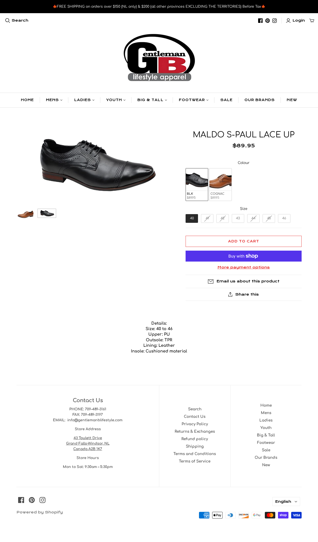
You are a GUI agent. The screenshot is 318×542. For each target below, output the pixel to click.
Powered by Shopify (39, 512)
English (283, 501)
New (292, 100)
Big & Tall (150, 100)
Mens (52, 100)
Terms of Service (194, 461)
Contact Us (194, 417)
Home (27, 100)
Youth (114, 100)
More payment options (243, 267)
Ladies (82, 100)
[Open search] (7, 20)
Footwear (192, 100)
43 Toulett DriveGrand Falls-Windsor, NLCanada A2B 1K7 (88, 443)
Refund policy (194, 439)
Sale (226, 100)
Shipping (195, 446)
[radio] (197, 184)
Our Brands (259, 100)
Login (298, 20)
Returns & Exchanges (195, 431)
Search (20, 20)
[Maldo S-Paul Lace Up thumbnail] (25, 214)
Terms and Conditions (194, 454)
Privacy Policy (195, 424)
